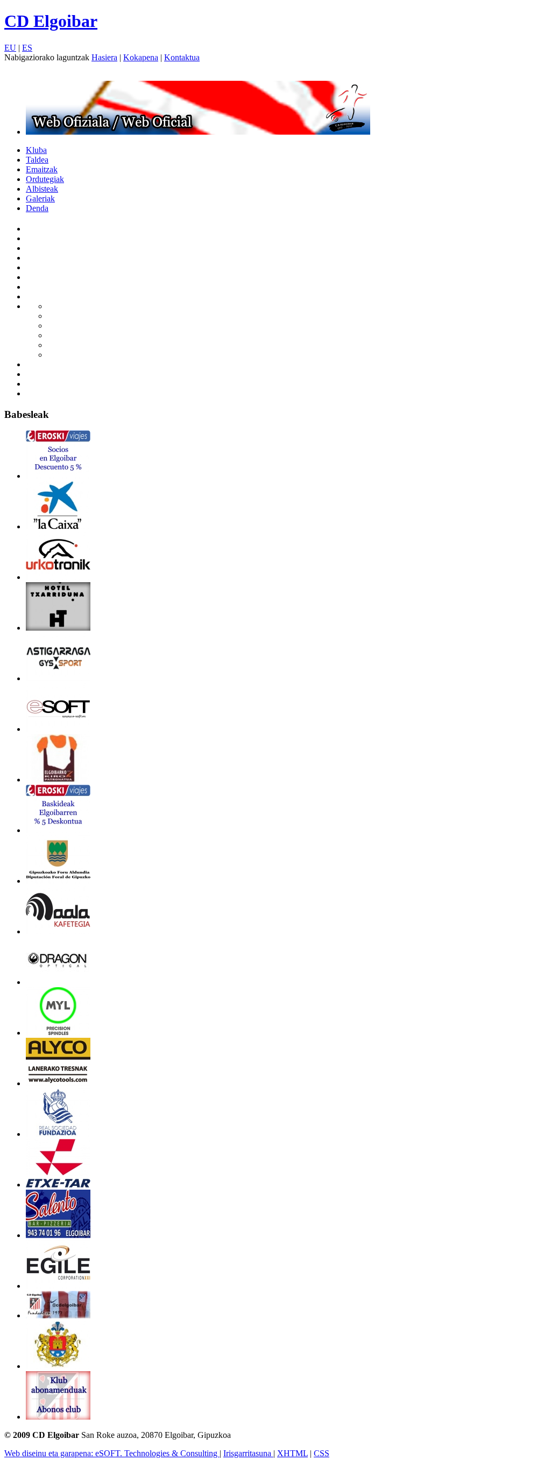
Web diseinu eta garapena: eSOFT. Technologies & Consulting (112, 1453)
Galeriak (40, 198)
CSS (321, 1453)
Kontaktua (182, 57)
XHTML (292, 1453)
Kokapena (140, 57)
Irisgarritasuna (248, 1453)
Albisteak (42, 188)
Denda (37, 208)
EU (10, 47)
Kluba (36, 150)
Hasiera (104, 57)
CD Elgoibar (50, 21)
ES (27, 47)
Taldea (37, 159)
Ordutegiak (45, 179)
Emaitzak (42, 169)
